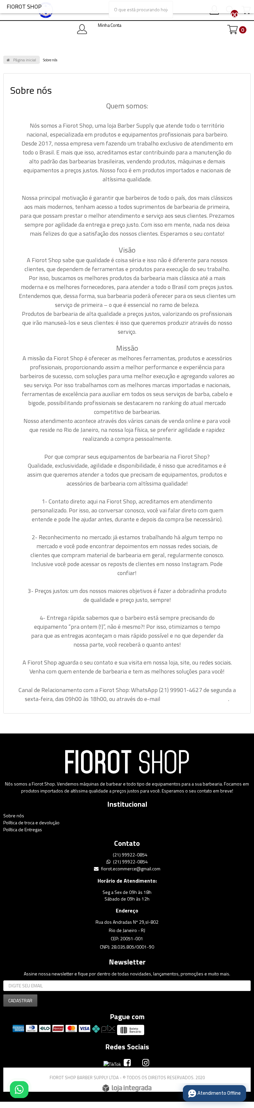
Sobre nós (13, 815)
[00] (226, 11)
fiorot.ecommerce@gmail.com (130, 868)
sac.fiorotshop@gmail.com (195, 698)
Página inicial (24, 60)
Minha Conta (109, 25)
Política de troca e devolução (31, 822)
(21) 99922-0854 (130, 854)
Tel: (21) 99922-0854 (108, 6)
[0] (232, 29)
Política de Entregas (22, 829)
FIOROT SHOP (24, 6)
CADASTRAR (20, 1000)
